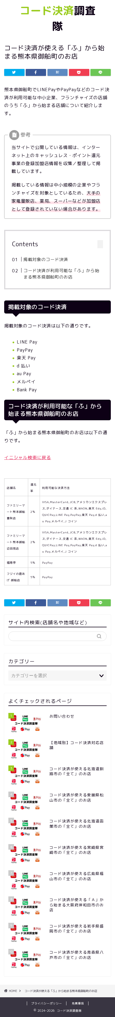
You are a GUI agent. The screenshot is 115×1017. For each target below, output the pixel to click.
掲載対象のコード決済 (45, 259)
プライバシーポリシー (46, 1003)
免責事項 (78, 1003)
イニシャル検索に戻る (27, 457)
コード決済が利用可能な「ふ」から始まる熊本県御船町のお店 (61, 274)
